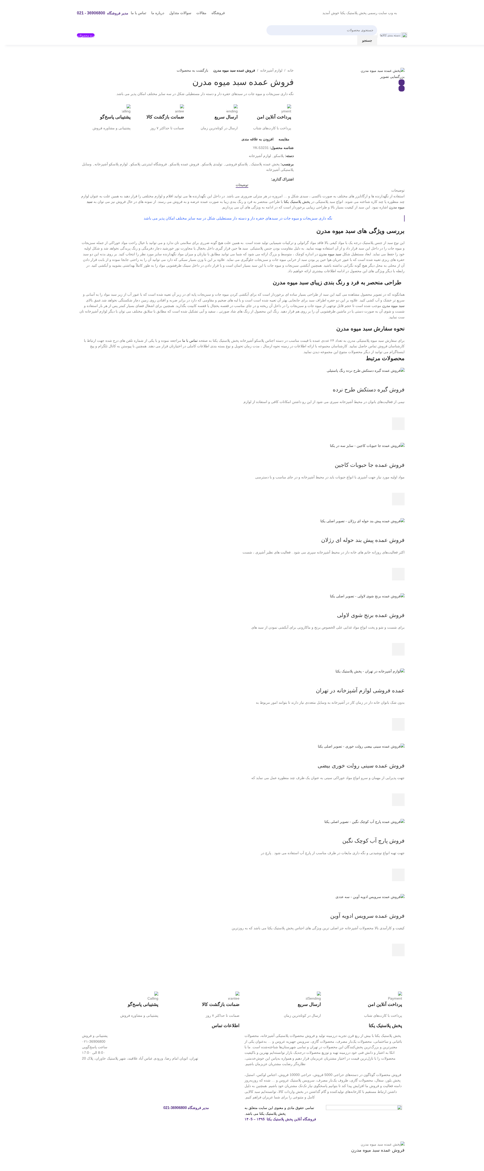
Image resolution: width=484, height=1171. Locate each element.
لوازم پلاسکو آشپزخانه (111, 164)
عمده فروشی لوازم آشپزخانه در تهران (360, 690)
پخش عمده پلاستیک (265, 164)
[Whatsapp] (138, 1111)
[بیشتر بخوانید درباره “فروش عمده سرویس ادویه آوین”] (398, 950)
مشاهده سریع (398, 436)
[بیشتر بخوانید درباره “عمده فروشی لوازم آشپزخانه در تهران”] (398, 724)
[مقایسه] (398, 379)
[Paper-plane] (124, 1111)
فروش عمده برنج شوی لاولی (371, 615)
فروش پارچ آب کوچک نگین (373, 841)
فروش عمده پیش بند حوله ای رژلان (363, 540)
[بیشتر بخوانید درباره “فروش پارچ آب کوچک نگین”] (398, 875)
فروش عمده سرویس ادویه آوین (367, 916)
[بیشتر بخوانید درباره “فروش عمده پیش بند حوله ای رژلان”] (398, 574)
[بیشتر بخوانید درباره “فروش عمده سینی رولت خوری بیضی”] (398, 799)
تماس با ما (190, 340)
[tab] (242, 185)
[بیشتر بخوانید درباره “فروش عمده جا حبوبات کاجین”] (398, 499)
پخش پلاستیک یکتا (297, 202)
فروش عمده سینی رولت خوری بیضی (361, 765)
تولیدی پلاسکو (212, 164)
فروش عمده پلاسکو (184, 164)
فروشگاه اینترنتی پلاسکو (149, 164)
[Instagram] (152, 1111)
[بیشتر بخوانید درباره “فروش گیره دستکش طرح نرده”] (398, 423)
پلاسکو (279, 156)
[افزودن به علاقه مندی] (398, 411)
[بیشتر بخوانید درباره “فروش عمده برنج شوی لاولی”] (398, 649)
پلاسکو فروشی (236, 164)
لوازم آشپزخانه (271, 70)
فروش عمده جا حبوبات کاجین (370, 465)
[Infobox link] (267, 117)
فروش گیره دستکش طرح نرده (369, 389)
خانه (290, 70)
